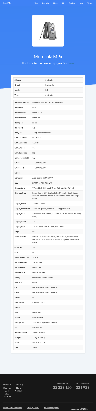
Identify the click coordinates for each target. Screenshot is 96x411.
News (55, 3)
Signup (90, 3)
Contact (18, 391)
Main (36, 3)
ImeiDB (7, 3)
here (71, 63)
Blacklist (46, 3)
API (63, 3)
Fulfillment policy (51, 407)
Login (81, 3)
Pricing (72, 3)
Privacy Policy (33, 407)
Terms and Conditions (12, 407)
